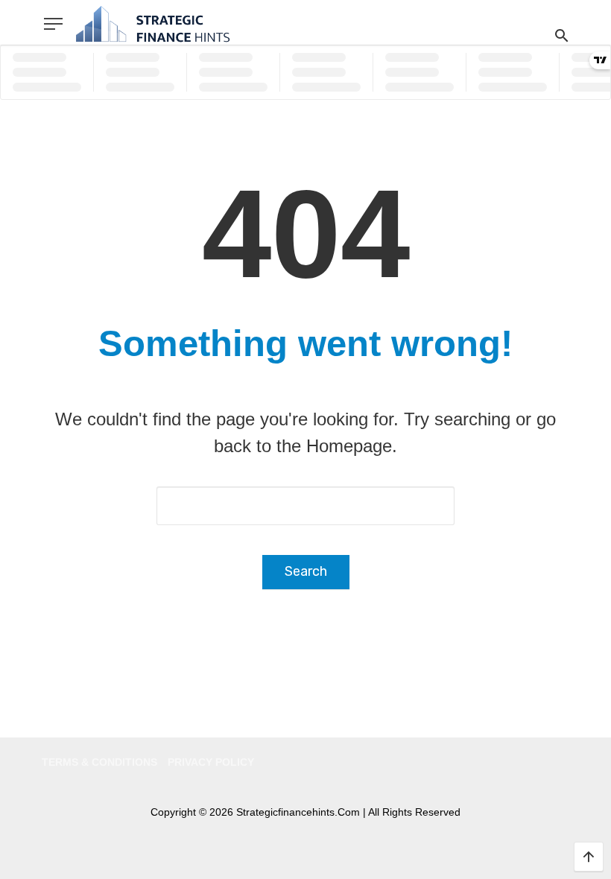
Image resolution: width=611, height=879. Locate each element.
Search (306, 571)
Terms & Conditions (99, 762)
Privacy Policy (211, 762)
